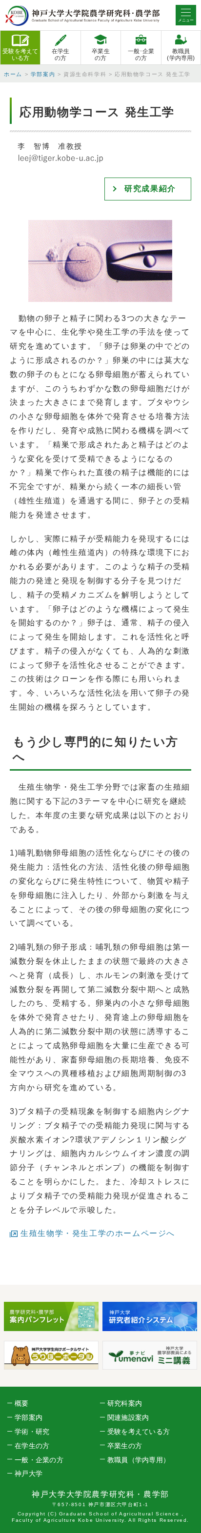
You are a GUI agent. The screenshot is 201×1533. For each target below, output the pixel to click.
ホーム (13, 74)
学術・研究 (32, 1431)
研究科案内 (124, 1403)
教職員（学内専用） (138, 1460)
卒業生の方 (100, 54)
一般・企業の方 (39, 1460)
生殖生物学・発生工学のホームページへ (97, 1233)
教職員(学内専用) (181, 54)
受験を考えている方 (20, 54)
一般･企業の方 (141, 54)
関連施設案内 (128, 1417)
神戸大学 (28, 1473)
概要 (22, 1403)
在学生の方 (60, 54)
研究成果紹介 (150, 188)
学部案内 (43, 74)
